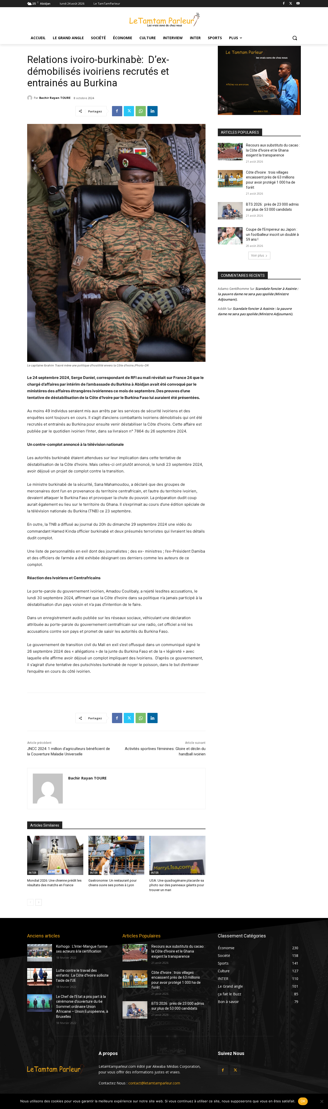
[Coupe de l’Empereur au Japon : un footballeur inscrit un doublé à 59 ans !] (230, 236)
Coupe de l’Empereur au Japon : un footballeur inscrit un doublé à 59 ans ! (272, 234)
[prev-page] (30, 902)
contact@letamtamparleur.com (154, 1083)
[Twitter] (291, 4)
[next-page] (38, 902)
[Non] (321, 1101)
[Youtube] (298, 4)
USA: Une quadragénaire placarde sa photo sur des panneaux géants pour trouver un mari (176, 885)
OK (303, 1101)
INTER (32, 872)
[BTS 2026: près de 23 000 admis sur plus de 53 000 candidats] (230, 210)
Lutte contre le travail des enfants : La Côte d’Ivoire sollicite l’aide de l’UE (82, 975)
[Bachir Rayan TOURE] (30, 97)
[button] (295, 38)
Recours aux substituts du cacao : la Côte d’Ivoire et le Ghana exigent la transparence (273, 150)
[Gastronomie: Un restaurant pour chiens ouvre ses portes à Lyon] (116, 855)
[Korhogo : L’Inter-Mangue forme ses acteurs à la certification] (39, 953)
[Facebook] (284, 4)
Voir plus (257, 255)
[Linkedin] (152, 111)
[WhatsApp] (141, 111)
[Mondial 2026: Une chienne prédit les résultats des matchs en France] (55, 855)
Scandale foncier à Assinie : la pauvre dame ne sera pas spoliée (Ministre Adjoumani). (258, 294)
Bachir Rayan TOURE (54, 98)
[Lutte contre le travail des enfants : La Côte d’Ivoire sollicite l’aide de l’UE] (39, 977)
